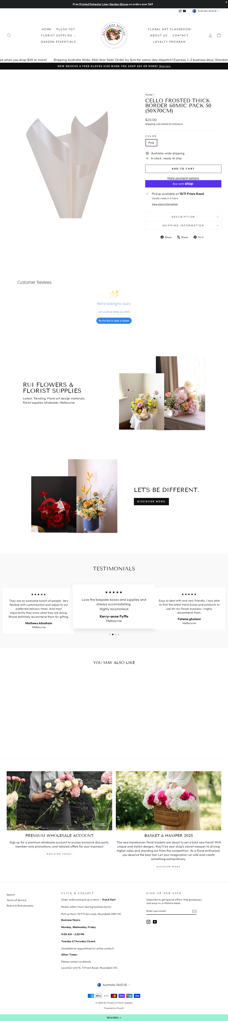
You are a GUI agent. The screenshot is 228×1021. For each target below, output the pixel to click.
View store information (165, 204)
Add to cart (32, 719)
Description (183, 216)
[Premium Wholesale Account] (59, 801)
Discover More (151, 501)
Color (151, 136)
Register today (59, 854)
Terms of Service (16, 900)
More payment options (183, 178)
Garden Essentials (58, 41)
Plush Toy (65, 29)
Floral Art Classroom (169, 29)
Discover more (169, 866)
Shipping (150, 123)
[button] (114, 1017)
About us (159, 35)
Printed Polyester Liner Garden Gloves (103, 4)
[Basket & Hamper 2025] (168, 801)
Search (11, 894)
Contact (181, 35)
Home (46, 29)
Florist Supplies (57, 35)
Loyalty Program (169, 41)
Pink (151, 143)
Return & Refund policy (20, 905)
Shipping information (183, 225)
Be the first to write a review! (114, 320)
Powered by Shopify (114, 1008)
